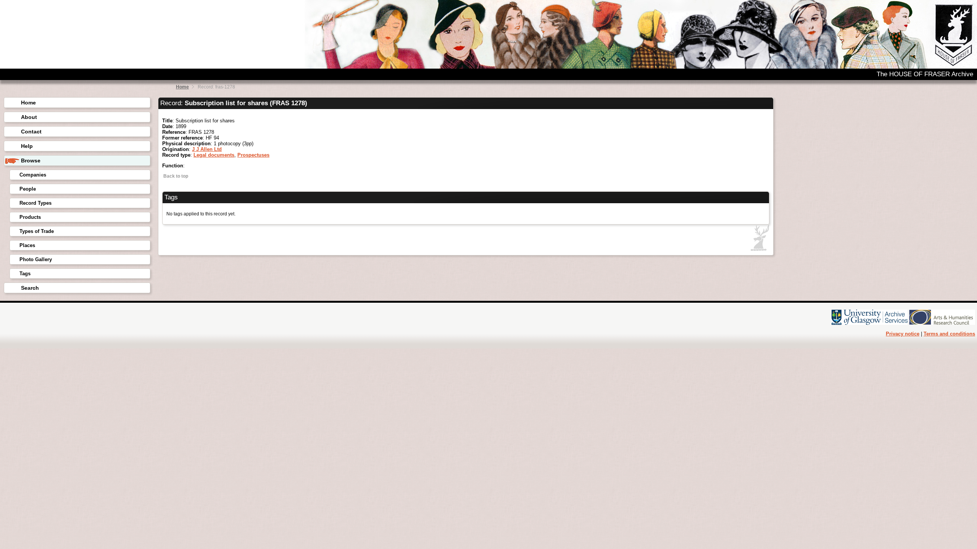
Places (27, 245)
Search (30, 288)
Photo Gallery (35, 259)
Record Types (35, 203)
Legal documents (213, 155)
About (29, 117)
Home (182, 87)
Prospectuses (253, 155)
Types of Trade (36, 231)
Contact (31, 131)
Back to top (175, 176)
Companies (32, 175)
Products (30, 217)
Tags (25, 273)
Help (27, 146)
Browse (30, 160)
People (27, 189)
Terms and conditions (949, 334)
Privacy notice (902, 334)
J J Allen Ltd (207, 149)
